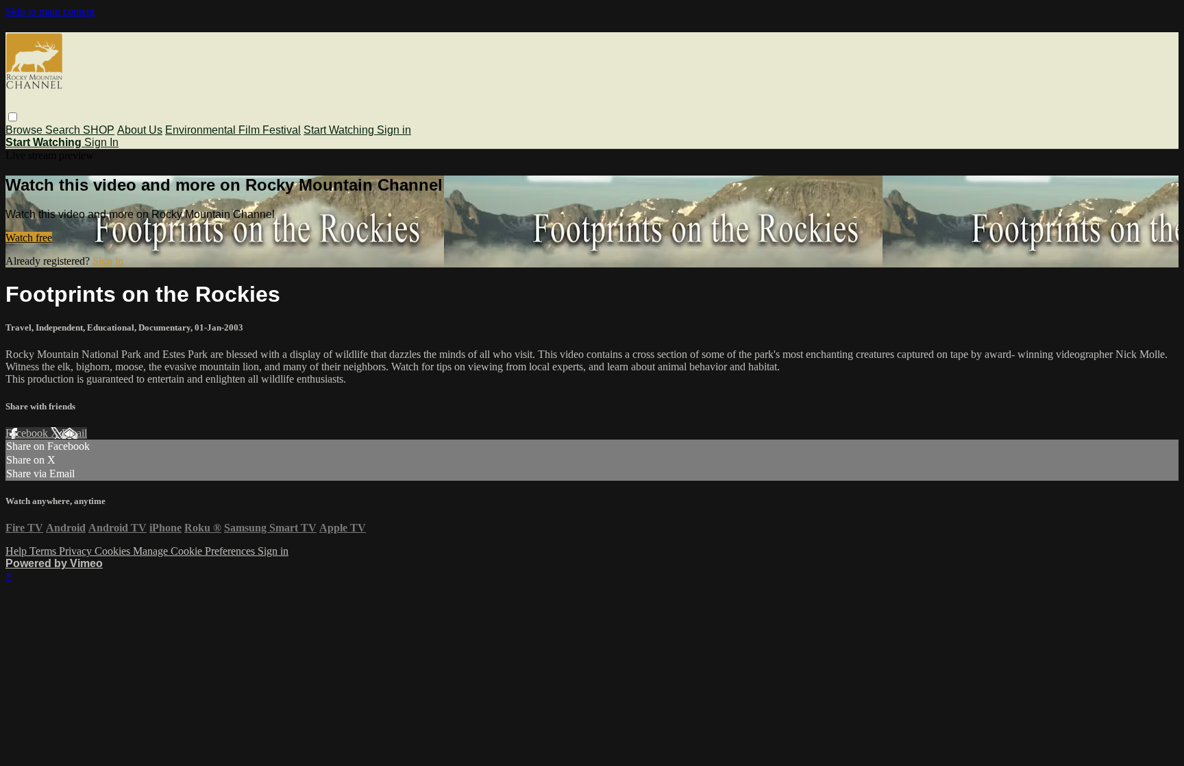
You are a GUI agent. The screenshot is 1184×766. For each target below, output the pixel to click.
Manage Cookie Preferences (195, 551)
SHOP (98, 130)
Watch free (28, 237)
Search (64, 130)
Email (74, 433)
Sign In (101, 142)
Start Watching (340, 130)
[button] (12, 116)
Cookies (114, 551)
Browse (25, 130)
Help (17, 551)
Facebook (28, 433)
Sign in (394, 130)
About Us (139, 130)
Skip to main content (50, 11)
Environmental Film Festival (233, 130)
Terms (44, 551)
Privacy (77, 551)
